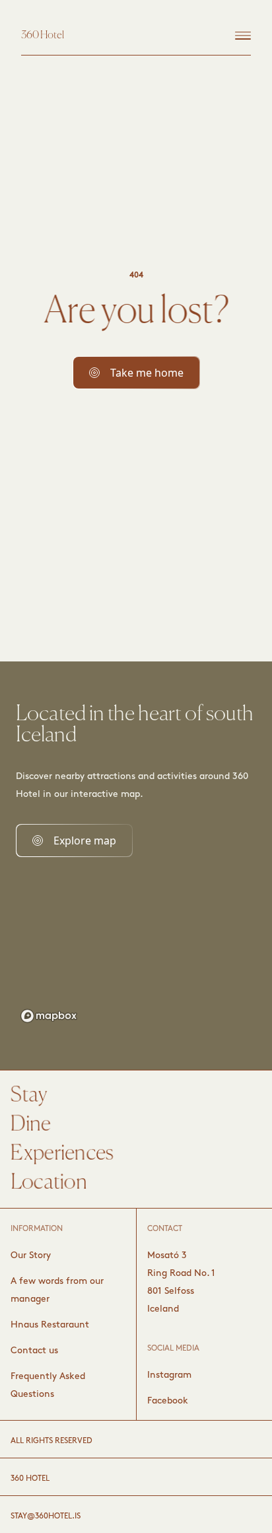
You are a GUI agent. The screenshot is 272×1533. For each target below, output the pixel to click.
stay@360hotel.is (46, 1516)
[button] (136, 372)
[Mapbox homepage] (49, 1016)
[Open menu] (243, 36)
